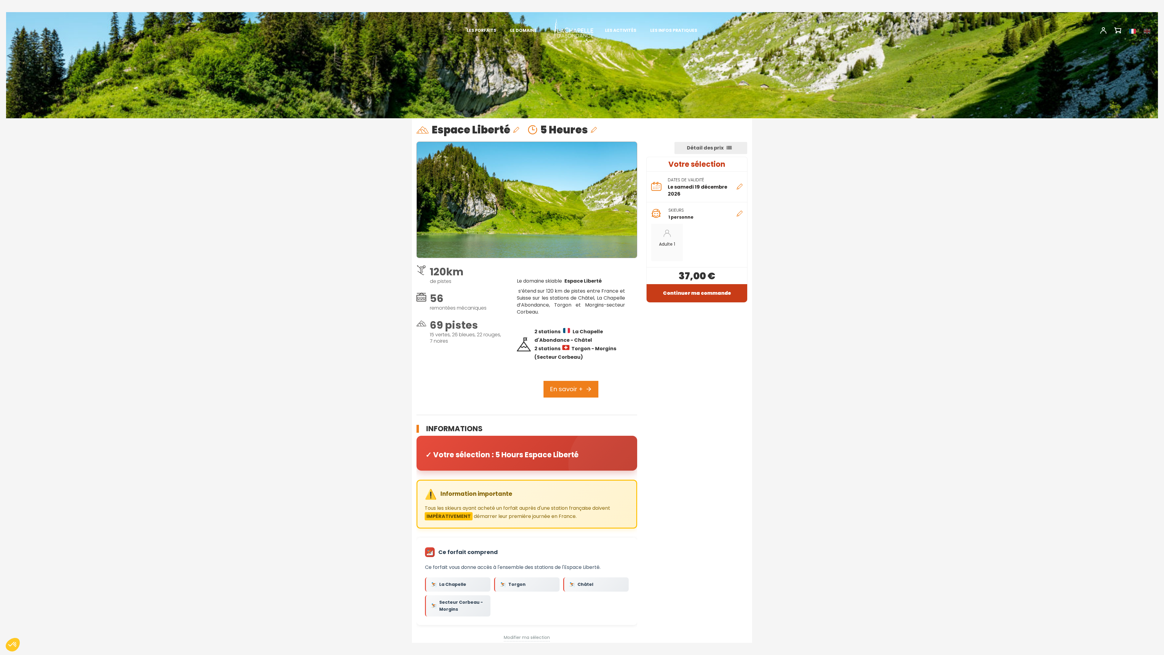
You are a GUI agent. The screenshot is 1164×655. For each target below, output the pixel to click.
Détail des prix (705, 147)
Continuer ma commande (697, 293)
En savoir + (566, 389)
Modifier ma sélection (527, 637)
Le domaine (523, 30)
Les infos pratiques (673, 30)
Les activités (620, 30)
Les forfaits (481, 30)
